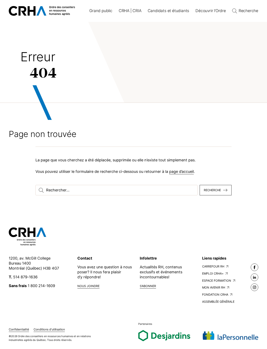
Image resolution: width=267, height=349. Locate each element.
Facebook (254, 267)
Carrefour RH (213, 266)
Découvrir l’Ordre (210, 10)
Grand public (100, 10)
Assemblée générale (218, 301)
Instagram (254, 287)
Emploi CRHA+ (213, 273)
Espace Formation (216, 280)
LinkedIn (254, 277)
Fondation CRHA (215, 294)
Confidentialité (19, 329)
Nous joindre (88, 286)
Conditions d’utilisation (49, 329)
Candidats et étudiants (168, 10)
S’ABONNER (148, 286)
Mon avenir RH (213, 287)
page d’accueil (181, 171)
